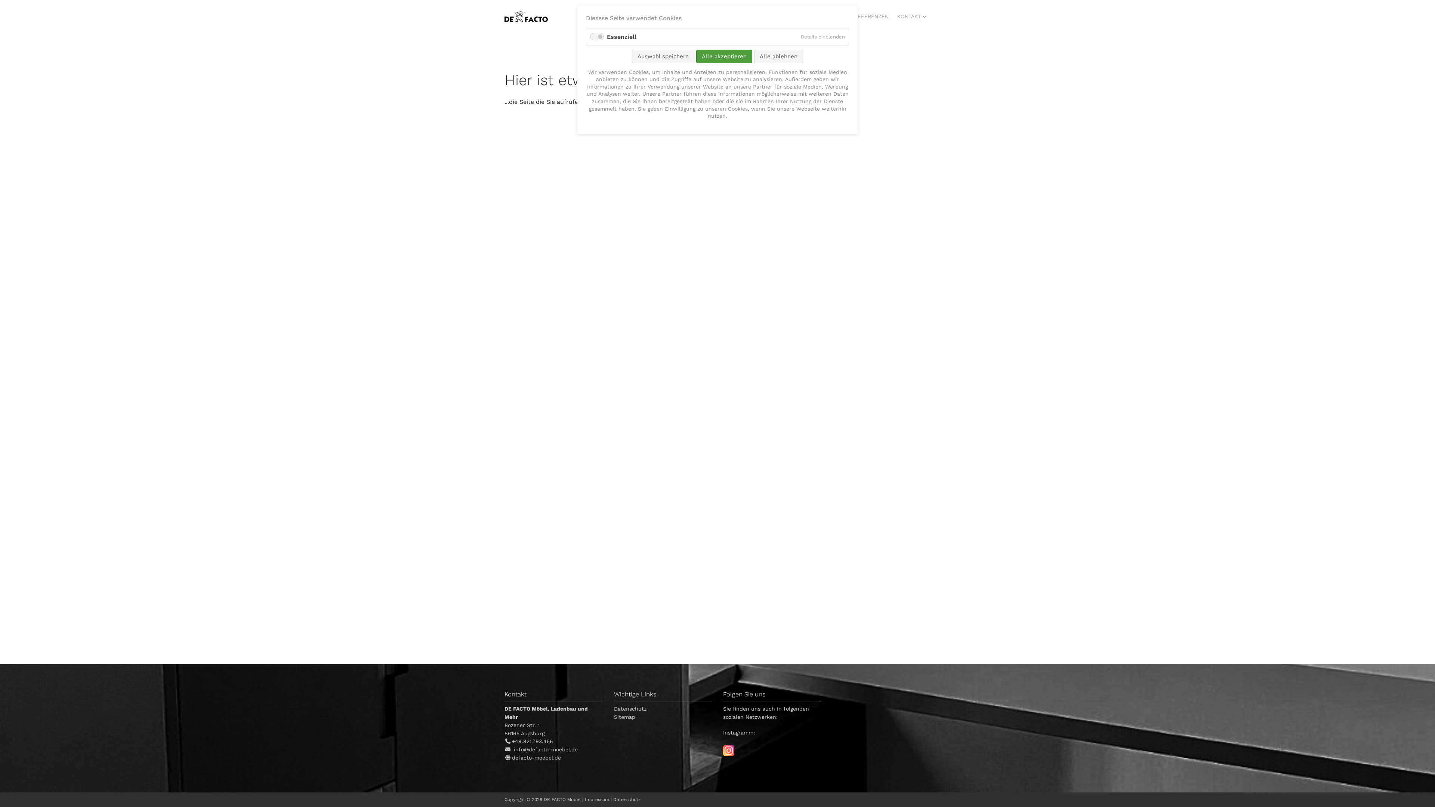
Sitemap (624, 717)
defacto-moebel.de (536, 758)
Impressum (597, 799)
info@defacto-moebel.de (546, 749)
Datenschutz (630, 709)
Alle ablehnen (778, 56)
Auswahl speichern (663, 56)
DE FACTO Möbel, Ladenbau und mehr (526, 16)
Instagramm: (739, 733)
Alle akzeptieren (724, 56)
